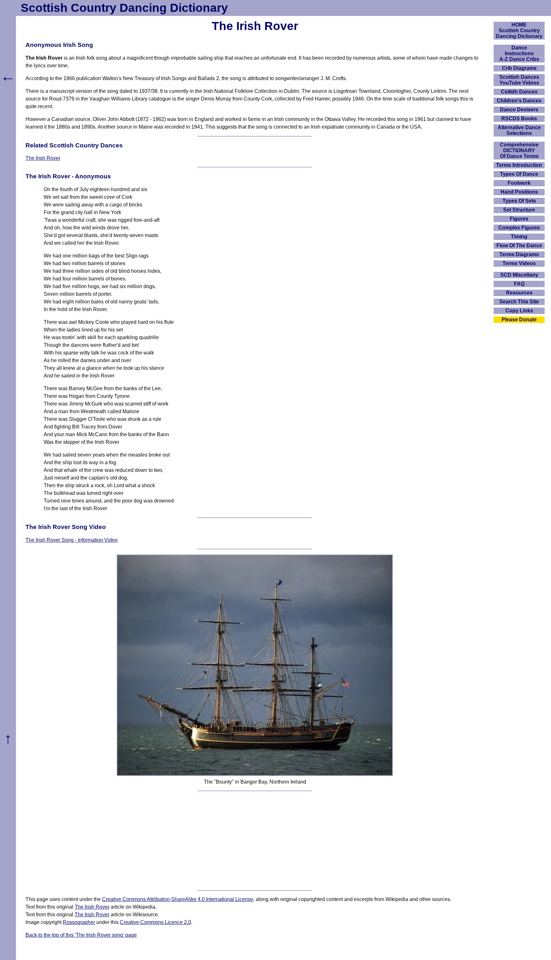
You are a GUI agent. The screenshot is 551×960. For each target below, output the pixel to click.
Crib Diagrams (519, 68)
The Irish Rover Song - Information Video (72, 540)
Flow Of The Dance (519, 245)
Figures (519, 218)
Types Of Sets (519, 201)
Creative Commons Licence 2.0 (155, 922)
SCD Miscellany (519, 275)
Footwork (519, 183)
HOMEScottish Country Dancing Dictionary (519, 30)
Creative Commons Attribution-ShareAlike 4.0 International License (177, 899)
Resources (519, 292)
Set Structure (519, 209)
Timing (519, 236)
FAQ (519, 284)
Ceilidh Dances (519, 91)
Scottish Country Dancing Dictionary (124, 7)
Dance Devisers (519, 109)
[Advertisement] (254, 840)
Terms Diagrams (519, 254)
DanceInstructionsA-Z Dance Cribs (519, 53)
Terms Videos (519, 263)
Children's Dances (519, 100)
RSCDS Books (519, 118)
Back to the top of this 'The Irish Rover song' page (81, 935)
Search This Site (519, 301)
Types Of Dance (519, 174)
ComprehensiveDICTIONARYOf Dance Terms (519, 150)
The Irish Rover (43, 158)
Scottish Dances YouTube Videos (519, 80)
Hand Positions (519, 192)
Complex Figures (519, 227)
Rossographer (79, 922)
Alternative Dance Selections (519, 130)
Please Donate (519, 319)
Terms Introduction (519, 165)
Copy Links (519, 310)
